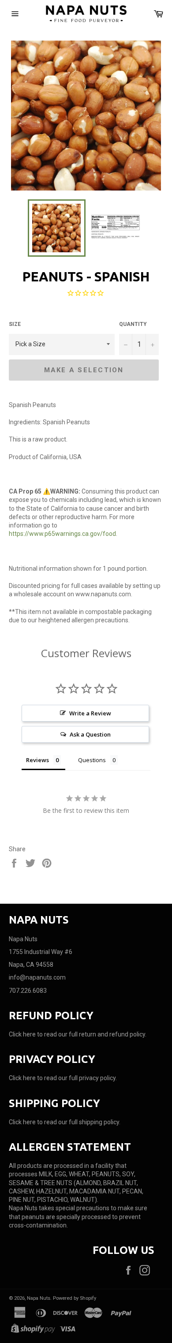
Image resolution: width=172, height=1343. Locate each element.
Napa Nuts (38, 1298)
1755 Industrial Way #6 (40, 951)
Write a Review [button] (90, 713)
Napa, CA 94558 (31, 964)
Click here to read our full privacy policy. (63, 1077)
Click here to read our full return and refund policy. (77, 1034)
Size (15, 324)
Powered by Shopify (74, 1298)
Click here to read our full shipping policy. (64, 1122)
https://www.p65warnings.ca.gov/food (62, 533)
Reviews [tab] (37, 760)
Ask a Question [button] (90, 734)
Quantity (133, 324)
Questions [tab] (92, 760)
